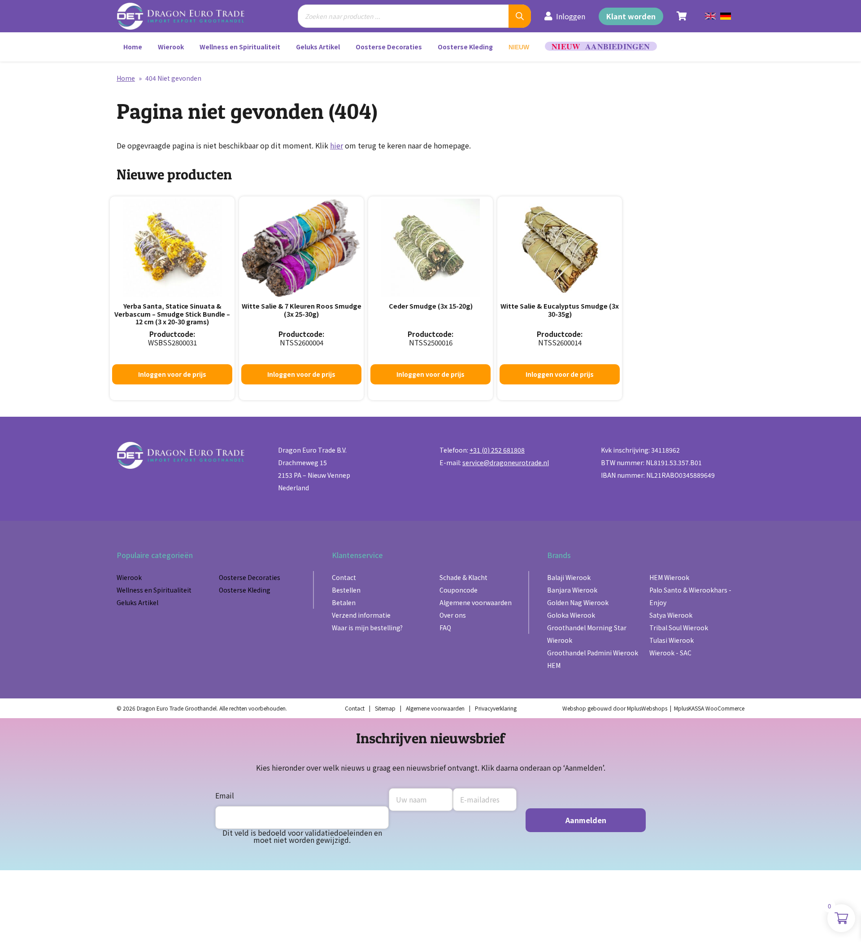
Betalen (344, 602)
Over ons (452, 615)
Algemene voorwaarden (475, 602)
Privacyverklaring (496, 708)
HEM (554, 665)
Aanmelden (585, 820)
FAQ (445, 627)
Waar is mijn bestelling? (367, 627)
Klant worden (631, 16)
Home (132, 46)
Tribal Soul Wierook (678, 627)
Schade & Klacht (463, 577)
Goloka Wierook (571, 615)
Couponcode (458, 589)
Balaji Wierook (569, 577)
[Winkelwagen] (682, 16)
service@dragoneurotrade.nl (505, 462)
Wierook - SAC (670, 652)
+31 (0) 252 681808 (497, 449)
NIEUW (519, 47)
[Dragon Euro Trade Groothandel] (187, 16)
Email (224, 795)
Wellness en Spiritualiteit (240, 46)
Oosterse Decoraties (389, 46)
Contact (344, 577)
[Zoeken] (520, 16)
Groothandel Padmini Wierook (592, 652)
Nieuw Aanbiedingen (601, 46)
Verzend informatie (361, 615)
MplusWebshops (647, 708)
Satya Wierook (670, 615)
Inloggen (570, 16)
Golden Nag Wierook (578, 602)
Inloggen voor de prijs (172, 374)
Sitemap (385, 708)
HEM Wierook (669, 577)
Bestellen (346, 589)
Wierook (171, 46)
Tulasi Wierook (671, 640)
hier (336, 145)
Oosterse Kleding (465, 46)
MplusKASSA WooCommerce (709, 708)
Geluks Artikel (318, 46)
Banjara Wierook (572, 589)
